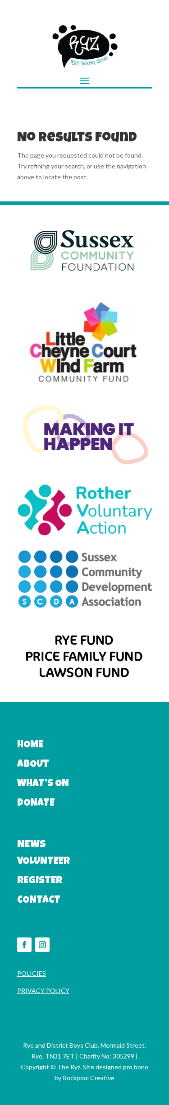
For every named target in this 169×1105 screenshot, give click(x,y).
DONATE (36, 804)
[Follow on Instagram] (42, 944)
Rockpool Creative (88, 1078)
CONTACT (38, 901)
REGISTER (39, 881)
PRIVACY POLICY (43, 990)
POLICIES (31, 973)
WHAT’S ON (43, 784)
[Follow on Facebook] (24, 944)
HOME (30, 746)
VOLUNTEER (43, 862)
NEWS (31, 845)
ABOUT (33, 765)
